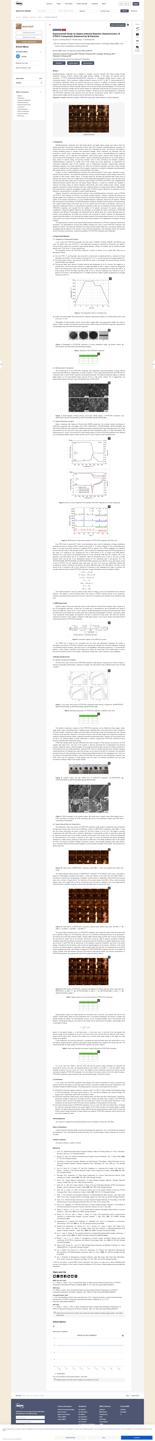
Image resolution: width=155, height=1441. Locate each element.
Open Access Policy (64, 1414)
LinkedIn (122, 1409)
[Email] (54, 1277)
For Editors (82, 1414)
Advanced (134, 11)
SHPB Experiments (22, 102)
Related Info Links (22, 63)
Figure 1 (107, 266)
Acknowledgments (22, 109)
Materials (25, 17)
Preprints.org (103, 1414)
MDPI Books (103, 1412)
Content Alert (135, 1396)
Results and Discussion (24, 104)
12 (91, 185)
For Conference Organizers (87, 1424)
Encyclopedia (103, 1422)
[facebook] (65, 1277)
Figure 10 (83, 831)
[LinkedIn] (61, 1277)
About (104, 4)
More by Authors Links (23, 68)
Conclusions (21, 107)
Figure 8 (97, 743)
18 (114, 250)
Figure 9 (114, 747)
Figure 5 (98, 434)
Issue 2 (40, 17)
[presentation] (85, 1027)
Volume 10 (33, 17)
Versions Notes (87, 63)
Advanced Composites (82, 59)
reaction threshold (113, 97)
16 (77, 206)
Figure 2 (55, 324)
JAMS (101, 1424)
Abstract (19, 96)
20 (84, 759)
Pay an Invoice (62, 1412)
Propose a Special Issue (29, 42)
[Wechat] (69, 1277)
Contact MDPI (62, 1417)
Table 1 (61, 324)
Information (69, 4)
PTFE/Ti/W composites (87, 97)
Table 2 (56, 667)
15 (54, 201)
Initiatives (95, 4)
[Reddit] (72, 1277)
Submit (136, 4)
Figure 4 (72, 434)
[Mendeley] (76, 1277)
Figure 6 (122, 608)
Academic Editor (22, 52)
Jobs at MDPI (62, 1419)
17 (68, 210)
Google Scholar (79, 1153)
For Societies (82, 1422)
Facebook (123, 1412)
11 (89, 185)
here (62, 1315)
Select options (21, 1417)
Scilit (100, 1417)
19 (82, 759)
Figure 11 (56, 876)
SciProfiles (102, 1419)
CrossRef (66, 1218)
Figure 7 (122, 662)
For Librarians (83, 1417)
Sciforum (102, 1409)
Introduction (20, 98)
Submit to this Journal (29, 32)
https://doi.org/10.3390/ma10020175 (81, 51)
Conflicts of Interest (22, 113)
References (20, 116)
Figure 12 (68, 934)
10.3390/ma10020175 (50, 17)
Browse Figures (73, 63)
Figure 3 (90, 373)
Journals (49, 4)
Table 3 (101, 953)
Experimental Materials (24, 100)
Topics (58, 4)
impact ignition (101, 97)
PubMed (104, 1235)
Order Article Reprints (117, 25)
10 (87, 185)
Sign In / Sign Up (124, 4)
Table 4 (102, 1044)
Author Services (82, 4)
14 (54, 189)
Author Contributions (23, 111)
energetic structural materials (69, 97)
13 (93, 185)
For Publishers (83, 1419)
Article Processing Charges (66, 1409)
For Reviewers (83, 1412)
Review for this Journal (29, 37)
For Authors (82, 1409)
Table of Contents (22, 92)
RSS (127, 1396)
